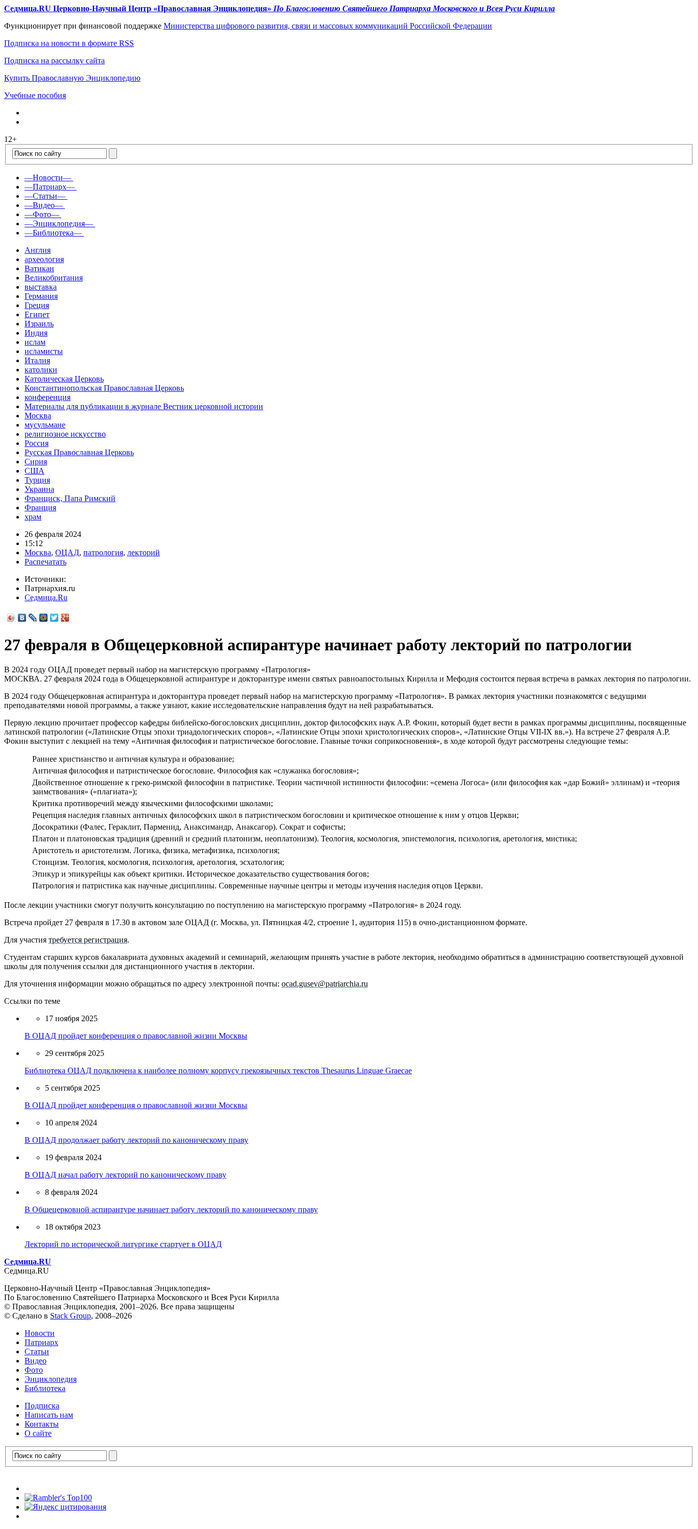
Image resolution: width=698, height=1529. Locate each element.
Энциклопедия (51, 1379)
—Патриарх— (50, 186)
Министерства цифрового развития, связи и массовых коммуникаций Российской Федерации (328, 25)
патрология (103, 552)
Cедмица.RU (27, 1261)
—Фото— (42, 214)
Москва (38, 415)
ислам (35, 342)
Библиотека (45, 1388)
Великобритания (54, 277)
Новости (40, 1333)
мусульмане (45, 424)
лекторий (143, 552)
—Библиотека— (53, 232)
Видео (35, 1360)
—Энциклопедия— (59, 223)
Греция (37, 305)
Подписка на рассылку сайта (54, 60)
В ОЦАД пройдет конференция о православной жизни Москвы (136, 1035)
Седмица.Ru (46, 597)
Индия (36, 332)
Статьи (37, 1351)
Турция (37, 480)
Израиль (39, 323)
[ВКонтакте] (22, 617)
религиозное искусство (65, 434)
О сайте (38, 1433)
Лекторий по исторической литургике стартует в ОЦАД (123, 1244)
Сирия (36, 461)
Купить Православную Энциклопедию (72, 78)
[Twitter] (54, 617)
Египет (37, 314)
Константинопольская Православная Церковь (104, 388)
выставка (41, 287)
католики (41, 369)
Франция (40, 507)
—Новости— (48, 177)
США (34, 470)
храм (33, 516)
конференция (48, 397)
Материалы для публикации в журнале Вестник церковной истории (144, 406)
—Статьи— (45, 196)
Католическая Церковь (64, 378)
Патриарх (41, 1342)
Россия (37, 443)
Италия (37, 360)
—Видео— (44, 205)
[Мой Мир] (43, 617)
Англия (38, 250)
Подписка (42, 1405)
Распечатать (45, 561)
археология (44, 259)
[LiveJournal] (33, 617)
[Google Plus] (65, 617)
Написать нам (49, 1414)
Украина (39, 489)
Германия (41, 296)
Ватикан (39, 268)
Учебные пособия (35, 95)
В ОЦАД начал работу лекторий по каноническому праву (125, 1174)
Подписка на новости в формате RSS (69, 43)
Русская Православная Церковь (79, 452)
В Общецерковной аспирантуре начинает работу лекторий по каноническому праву (171, 1209)
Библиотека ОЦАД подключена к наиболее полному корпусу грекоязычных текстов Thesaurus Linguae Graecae (218, 1070)
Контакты (42, 1424)
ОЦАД (67, 552)
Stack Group (70, 1315)
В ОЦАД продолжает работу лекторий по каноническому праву (136, 1140)
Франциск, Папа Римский (70, 498)
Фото (34, 1370)
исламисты (44, 351)
